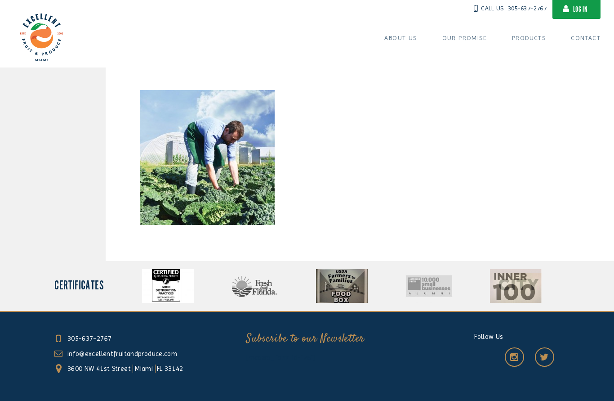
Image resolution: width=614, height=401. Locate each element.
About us (400, 37)
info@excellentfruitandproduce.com (122, 354)
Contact (586, 37)
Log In (580, 9)
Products (529, 37)
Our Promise (464, 37)
